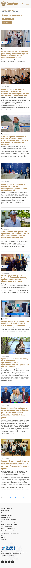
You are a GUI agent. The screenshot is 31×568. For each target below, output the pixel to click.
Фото (2, 535)
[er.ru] (12, 561)
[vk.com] (6, 561)
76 (23, 497)
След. (27, 497)
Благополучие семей (7, 515)
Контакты (4, 539)
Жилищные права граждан (8, 522)
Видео (3, 537)
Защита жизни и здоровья (8, 519)
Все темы (5, 22)
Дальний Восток (6, 517)
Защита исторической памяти (9, 524)
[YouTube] (9, 561)
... (20, 497)
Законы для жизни (6, 508)
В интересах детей (6, 513)
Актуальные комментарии (8, 528)
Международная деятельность (10, 533)
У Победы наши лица (7, 526)
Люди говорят (5, 510)
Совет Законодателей (7, 530)
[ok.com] (2, 561)
